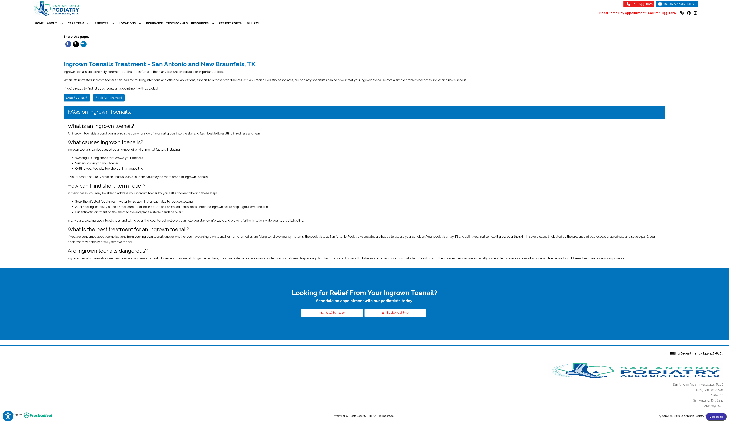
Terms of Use (386, 415)
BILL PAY (253, 23)
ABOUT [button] (53, 23)
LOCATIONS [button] (128, 23)
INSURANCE (154, 23)
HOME (39, 23)
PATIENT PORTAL (232, 23)
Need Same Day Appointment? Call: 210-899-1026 (637, 13)
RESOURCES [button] (200, 23)
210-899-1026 (642, 4)
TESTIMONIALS (177, 23)
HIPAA (372, 415)
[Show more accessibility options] (8, 415)
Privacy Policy (340, 415)
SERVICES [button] (102, 23)
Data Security (358, 415)
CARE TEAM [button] (77, 23)
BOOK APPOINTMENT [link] (679, 4)
